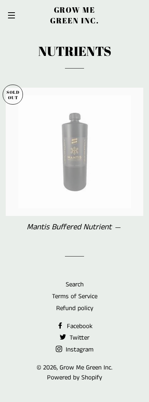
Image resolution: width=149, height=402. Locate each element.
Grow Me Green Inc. (74, 15)
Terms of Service (74, 296)
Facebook (78, 326)
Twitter (78, 337)
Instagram (79, 349)
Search (75, 284)
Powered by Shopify (74, 377)
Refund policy (74, 308)
